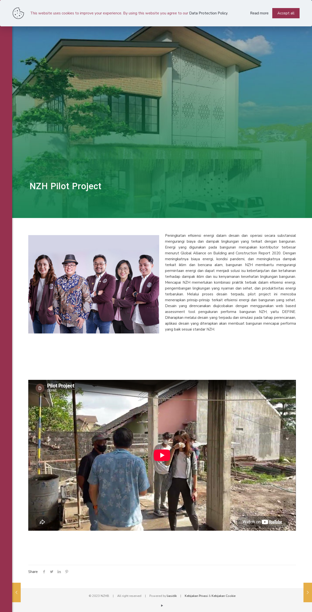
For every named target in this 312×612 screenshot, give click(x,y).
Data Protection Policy (208, 13)
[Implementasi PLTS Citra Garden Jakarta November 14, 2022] (307, 592)
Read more (259, 13)
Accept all (285, 13)
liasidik (172, 596)
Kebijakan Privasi (196, 596)
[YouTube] (162, 605)
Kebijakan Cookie (223, 596)
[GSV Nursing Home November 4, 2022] (16, 592)
